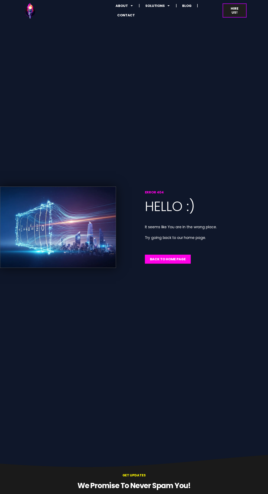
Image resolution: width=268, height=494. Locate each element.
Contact (126, 15)
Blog (187, 5)
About (122, 5)
